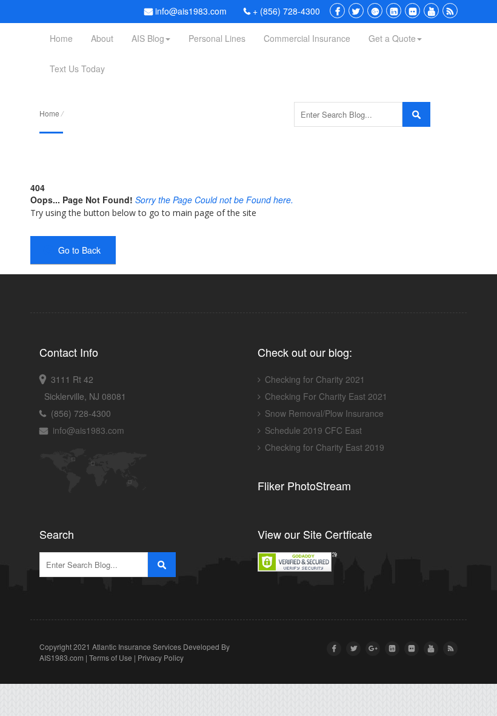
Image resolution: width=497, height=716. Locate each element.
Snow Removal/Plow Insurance (324, 413)
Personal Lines (216, 38)
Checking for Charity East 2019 (324, 447)
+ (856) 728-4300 (285, 11)
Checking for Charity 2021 (315, 379)
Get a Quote (392, 38)
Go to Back (77, 250)
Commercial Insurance (307, 38)
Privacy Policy (161, 657)
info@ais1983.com (190, 11)
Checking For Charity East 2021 (326, 396)
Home (61, 38)
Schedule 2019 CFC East (313, 430)
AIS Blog (148, 38)
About (102, 38)
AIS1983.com (61, 657)
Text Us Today (77, 68)
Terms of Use (110, 657)
